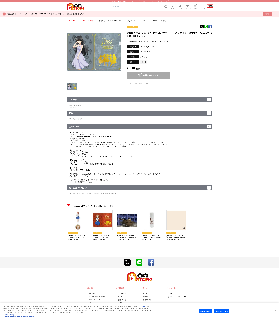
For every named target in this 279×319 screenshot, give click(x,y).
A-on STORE (71, 21)
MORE (267, 14)
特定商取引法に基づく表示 (97, 296)
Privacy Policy (9, 315)
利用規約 (92, 293)
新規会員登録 (147, 300)
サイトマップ (122, 296)
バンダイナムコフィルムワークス (177, 297)
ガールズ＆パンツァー (87, 21)
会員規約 (145, 296)
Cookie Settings (205, 311)
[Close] (275, 310)
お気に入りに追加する (137, 83)
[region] (139, 311)
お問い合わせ (122, 300)
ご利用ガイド (122, 293)
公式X (170, 293)
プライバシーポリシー (95, 300)
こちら (115, 146)
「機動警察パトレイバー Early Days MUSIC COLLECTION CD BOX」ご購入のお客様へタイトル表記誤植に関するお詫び (45, 14)
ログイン (145, 293)
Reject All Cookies (222, 311)
